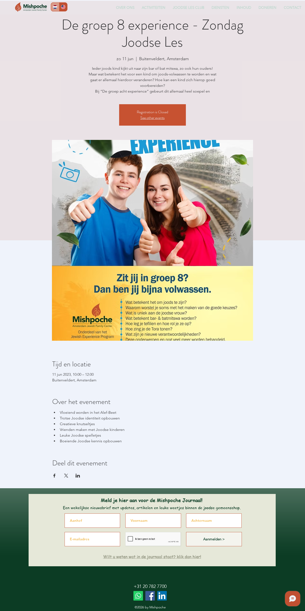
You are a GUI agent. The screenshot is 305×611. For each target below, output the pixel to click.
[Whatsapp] (138, 596)
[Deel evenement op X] (66, 476)
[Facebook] (150, 596)
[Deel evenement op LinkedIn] (78, 476)
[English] (63, 7)
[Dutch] (55, 7)
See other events (152, 117)
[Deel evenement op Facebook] (54, 476)
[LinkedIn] (162, 596)
